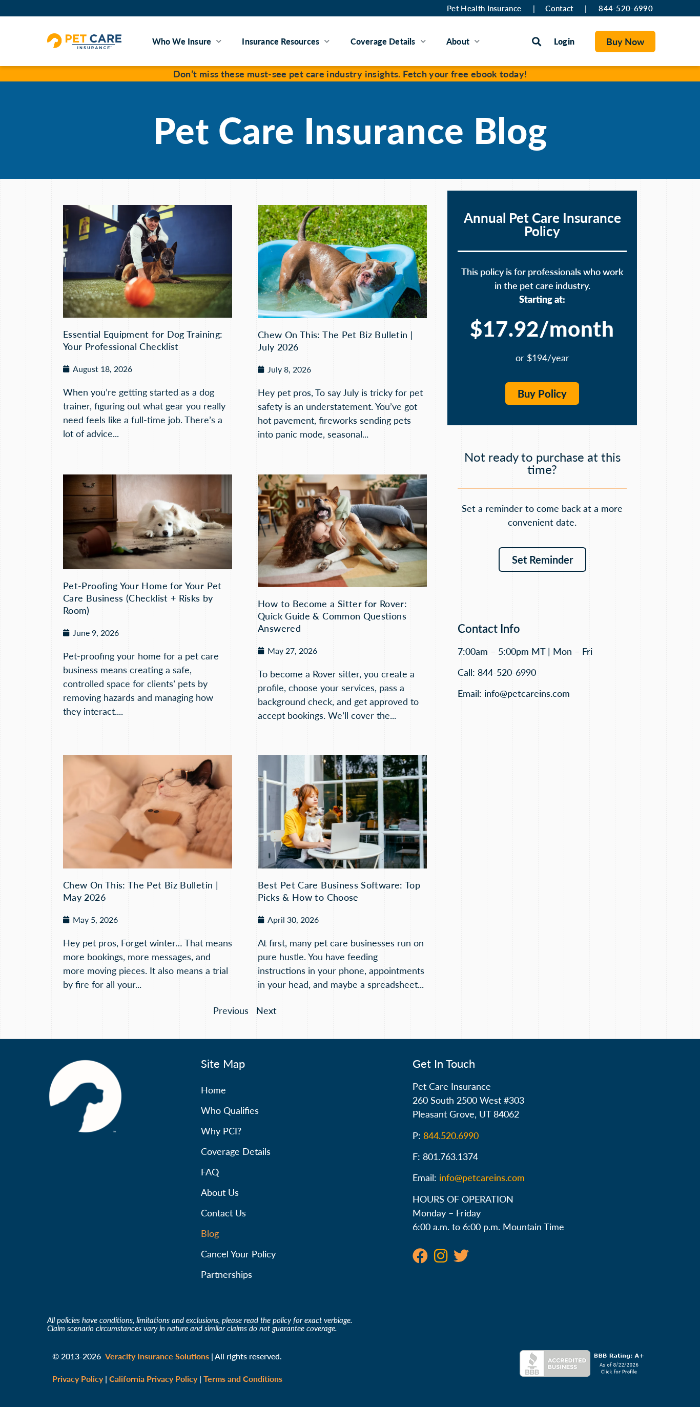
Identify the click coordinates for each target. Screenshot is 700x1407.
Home (213, 1089)
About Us (220, 1192)
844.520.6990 (451, 1135)
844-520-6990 (626, 8)
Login (564, 41)
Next (266, 1010)
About (457, 41)
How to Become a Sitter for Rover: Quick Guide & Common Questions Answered (332, 616)
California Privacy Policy (153, 1378)
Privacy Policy (77, 1378)
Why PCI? (221, 1130)
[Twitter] (461, 1256)
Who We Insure (182, 41)
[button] (536, 41)
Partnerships (226, 1274)
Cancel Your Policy (238, 1253)
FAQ (210, 1171)
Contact (559, 8)
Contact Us (223, 1212)
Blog (210, 1233)
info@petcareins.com (482, 1177)
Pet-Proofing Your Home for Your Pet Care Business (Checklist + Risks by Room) (142, 598)
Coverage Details (383, 41)
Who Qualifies (230, 1110)
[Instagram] (440, 1256)
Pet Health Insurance (484, 8)
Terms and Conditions (242, 1378)
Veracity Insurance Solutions (157, 1356)
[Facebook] (420, 1256)
